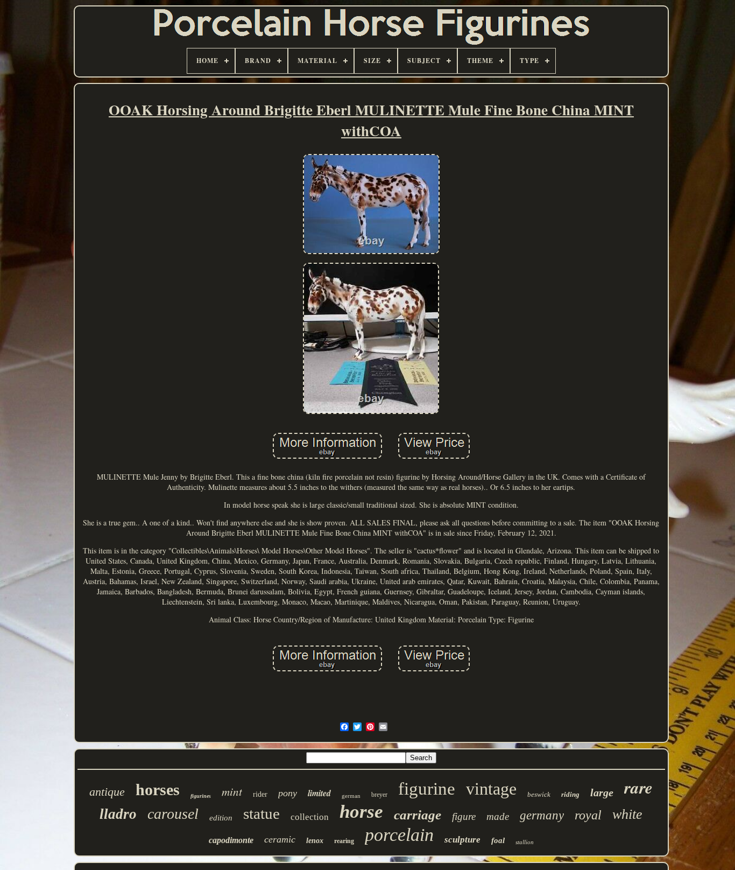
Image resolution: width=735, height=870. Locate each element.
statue (261, 813)
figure (464, 816)
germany (542, 815)
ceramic (279, 839)
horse (361, 811)
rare (638, 787)
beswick (538, 794)
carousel (173, 813)
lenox (314, 841)
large (601, 792)
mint (232, 791)
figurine (426, 788)
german (351, 795)
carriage (417, 815)
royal (588, 815)
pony (287, 793)
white (627, 814)
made (497, 816)
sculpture (462, 839)
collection (310, 817)
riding (570, 794)
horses (158, 789)
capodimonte (231, 840)
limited (319, 793)
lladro (118, 814)
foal (498, 840)
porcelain (399, 835)
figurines (200, 796)
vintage (491, 788)
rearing (344, 841)
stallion (524, 842)
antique (107, 791)
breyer (379, 794)
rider (260, 794)
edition (220, 817)
